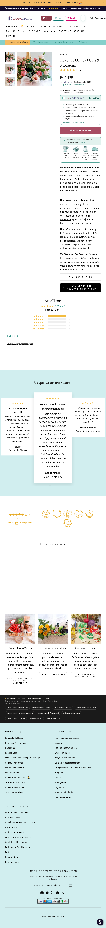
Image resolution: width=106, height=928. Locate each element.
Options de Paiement (14, 832)
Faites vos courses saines (67, 738)
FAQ (7, 852)
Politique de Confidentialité (17, 847)
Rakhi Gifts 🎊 (15, 26)
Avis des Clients (12, 817)
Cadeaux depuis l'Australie (62, 708)
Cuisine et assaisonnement (67, 762)
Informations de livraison (80, 8)
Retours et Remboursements (18, 837)
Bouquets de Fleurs (14, 738)
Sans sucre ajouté (63, 797)
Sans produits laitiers (65, 792)
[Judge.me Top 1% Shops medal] (89, 514)
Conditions (66, 122)
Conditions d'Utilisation (16, 842)
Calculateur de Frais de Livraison (20, 822)
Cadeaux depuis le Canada (41, 708)
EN (95, 8)
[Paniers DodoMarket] (20, 629)
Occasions (48, 31)
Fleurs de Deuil (12, 772)
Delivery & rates (80, 277)
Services (11, 36)
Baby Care (59, 772)
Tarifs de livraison (79, 122)
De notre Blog (11, 857)
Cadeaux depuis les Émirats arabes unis (20, 713)
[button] (67, 70)
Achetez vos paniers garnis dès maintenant (20, 680)
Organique (59, 787)
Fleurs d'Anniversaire (14, 767)
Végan (58, 777)
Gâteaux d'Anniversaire (15, 743)
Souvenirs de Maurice (15, 782)
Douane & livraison (36, 718)
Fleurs (30, 26)
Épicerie (58, 743)
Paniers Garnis (15, 31)
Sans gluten (60, 782)
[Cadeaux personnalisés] (53, 629)
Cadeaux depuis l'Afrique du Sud (48, 713)
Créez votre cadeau (53, 675)
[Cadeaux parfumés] (86, 629)
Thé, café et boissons (65, 757)
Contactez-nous (12, 862)
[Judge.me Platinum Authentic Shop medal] (57, 514)
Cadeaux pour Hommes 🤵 (17, 777)
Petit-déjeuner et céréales (66, 748)
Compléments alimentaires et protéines (73, 767)
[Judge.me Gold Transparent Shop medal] (78, 514)
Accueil (63, 54)
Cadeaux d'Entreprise (72, 31)
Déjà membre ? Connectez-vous (73, 85)
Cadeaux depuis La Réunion (16, 718)
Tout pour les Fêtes (14, 792)
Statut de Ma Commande (16, 812)
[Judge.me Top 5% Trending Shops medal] (67, 523)
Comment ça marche (53, 718)
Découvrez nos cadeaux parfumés (86, 676)
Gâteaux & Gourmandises (53, 26)
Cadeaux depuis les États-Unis (86, 708)
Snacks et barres (62, 752)
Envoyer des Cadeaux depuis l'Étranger (22, 757)
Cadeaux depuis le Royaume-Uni (17, 708)
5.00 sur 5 (60, 306)
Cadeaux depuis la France (71, 713)
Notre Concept (12, 827)
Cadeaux (78, 26)
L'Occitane (33, 31)
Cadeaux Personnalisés (16, 762)
